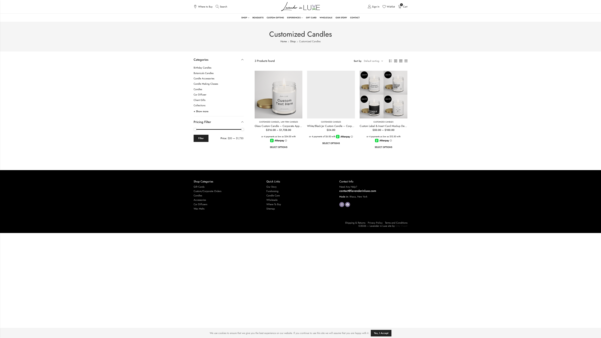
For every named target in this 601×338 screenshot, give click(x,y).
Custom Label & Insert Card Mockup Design (384, 126)
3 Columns (400, 61)
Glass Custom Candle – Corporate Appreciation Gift (284, 126)
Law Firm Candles (289, 121)
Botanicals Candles (203, 73)
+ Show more (201, 111)
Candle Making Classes (206, 84)
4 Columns (406, 61)
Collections (199, 105)
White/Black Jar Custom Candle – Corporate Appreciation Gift (342, 126)
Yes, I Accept (381, 333)
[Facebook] (347, 204)
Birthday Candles (202, 67)
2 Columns (395, 61)
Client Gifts (199, 100)
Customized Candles (269, 121)
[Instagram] (341, 204)
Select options (278, 147)
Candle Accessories (204, 78)
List (390, 61)
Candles (198, 89)
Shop (293, 41)
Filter (201, 138)
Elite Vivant (401, 226)
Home (283, 41)
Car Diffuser (200, 94)
